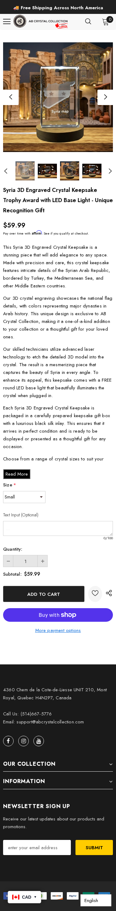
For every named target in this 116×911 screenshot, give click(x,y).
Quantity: (12, 549)
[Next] (105, 97)
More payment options (58, 630)
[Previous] (11, 97)
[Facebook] (8, 741)
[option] (58, 7)
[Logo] (41, 21)
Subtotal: (12, 574)
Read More (17, 474)
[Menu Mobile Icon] (7, 21)
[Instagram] (23, 741)
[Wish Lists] (95, 594)
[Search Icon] (88, 22)
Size (9, 484)
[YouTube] (38, 741)
